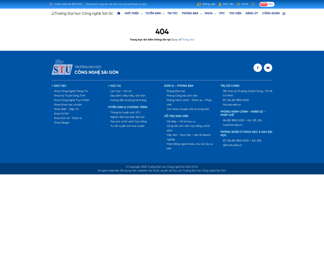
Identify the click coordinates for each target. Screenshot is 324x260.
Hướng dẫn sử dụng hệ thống (128, 100)
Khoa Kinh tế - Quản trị (68, 118)
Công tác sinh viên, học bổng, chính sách (188, 128)
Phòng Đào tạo (176, 91)
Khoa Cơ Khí (61, 113)
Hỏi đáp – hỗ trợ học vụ (181, 121)
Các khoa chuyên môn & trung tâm (188, 109)
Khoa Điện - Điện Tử (66, 109)
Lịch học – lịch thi (121, 91)
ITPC (222, 13)
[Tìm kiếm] (253, 4)
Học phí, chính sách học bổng (128, 121)
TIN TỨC (172, 13)
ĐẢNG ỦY (252, 13)
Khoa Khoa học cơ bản (68, 104)
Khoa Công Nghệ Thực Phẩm (71, 100)
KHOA (208, 13)
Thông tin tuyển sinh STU (125, 112)
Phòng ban (190, 13)
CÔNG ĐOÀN (271, 13)
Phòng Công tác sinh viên (182, 95)
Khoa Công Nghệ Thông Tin (71, 91)
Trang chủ (188, 39)
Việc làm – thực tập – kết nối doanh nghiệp (189, 137)
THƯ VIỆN (235, 13)
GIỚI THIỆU (132, 13)
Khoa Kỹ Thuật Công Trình (70, 95)
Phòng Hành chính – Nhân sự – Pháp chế (189, 102)
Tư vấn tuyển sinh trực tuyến (127, 126)
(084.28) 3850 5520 (72, 4)
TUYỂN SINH (153, 13)
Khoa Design (61, 122)
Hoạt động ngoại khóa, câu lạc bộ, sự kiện (190, 146)
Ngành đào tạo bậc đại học (127, 117)
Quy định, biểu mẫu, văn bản (128, 95)
